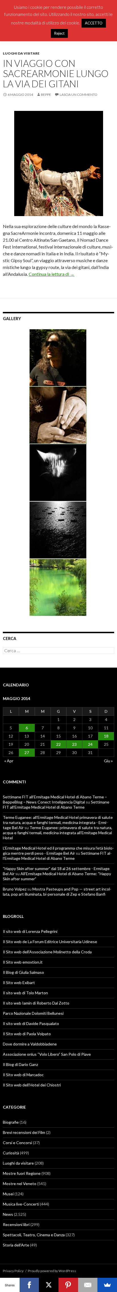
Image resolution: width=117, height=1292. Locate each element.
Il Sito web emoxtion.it (23, 962)
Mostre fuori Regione (22, 1173)
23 (74, 744)
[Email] (88, 1285)
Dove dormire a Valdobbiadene (30, 1044)
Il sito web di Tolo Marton (25, 992)
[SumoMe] (107, 1285)
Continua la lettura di (51, 274)
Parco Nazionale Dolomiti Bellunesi (33, 1013)
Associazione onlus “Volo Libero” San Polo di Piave (47, 1054)
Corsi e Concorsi (17, 1142)
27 (26, 752)
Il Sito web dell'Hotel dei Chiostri (32, 1084)
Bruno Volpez (14, 889)
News (8, 1214)
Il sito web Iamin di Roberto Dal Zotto (36, 1003)
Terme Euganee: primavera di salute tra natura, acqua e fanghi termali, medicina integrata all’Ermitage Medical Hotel (57, 832)
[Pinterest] (68, 1285)
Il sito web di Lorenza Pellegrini (30, 931)
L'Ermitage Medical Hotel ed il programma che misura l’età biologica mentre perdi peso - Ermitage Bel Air (58, 851)
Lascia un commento (78, 94)
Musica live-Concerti (21, 1204)
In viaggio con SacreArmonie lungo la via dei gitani (55, 73)
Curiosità (11, 1152)
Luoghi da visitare (21, 53)
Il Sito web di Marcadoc (23, 1074)
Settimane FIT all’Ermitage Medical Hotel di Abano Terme (56, 804)
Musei (8, 1193)
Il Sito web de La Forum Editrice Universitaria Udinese (50, 941)
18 (106, 736)
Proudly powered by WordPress (52, 1271)
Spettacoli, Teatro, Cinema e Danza (34, 1234)
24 (90, 744)
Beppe (46, 94)
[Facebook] (29, 1285)
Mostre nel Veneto (19, 1183)
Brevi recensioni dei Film (24, 1132)
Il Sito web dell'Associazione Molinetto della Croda (47, 951)
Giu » (108, 760)
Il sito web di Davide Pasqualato (31, 1023)
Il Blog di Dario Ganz (20, 1064)
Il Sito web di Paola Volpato (27, 1033)
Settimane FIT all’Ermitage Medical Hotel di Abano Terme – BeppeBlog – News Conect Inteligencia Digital (55, 799)
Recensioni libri (16, 1224)
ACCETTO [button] (94, 23)
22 (58, 744)
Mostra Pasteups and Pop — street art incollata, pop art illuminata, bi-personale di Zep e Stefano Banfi (57, 891)
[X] (48, 1285)
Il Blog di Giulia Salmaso (23, 972)
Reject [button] (59, 33)
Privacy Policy (13, 1271)
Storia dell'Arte (16, 1245)
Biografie (11, 1122)
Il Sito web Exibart (19, 982)
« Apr (8, 760)
